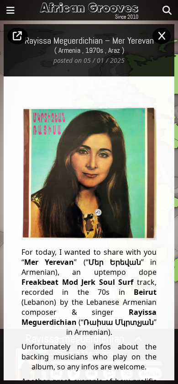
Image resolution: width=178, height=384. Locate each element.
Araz (114, 50)
